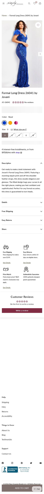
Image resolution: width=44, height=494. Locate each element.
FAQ (4, 407)
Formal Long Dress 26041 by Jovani (24, 15)
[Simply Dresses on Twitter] (31, 463)
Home (4, 15)
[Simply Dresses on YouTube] (40, 463)
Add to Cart (22, 488)
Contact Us (6, 454)
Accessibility (7, 416)
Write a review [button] (22, 310)
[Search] (29, 3)
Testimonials (7, 439)
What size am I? (20, 129)
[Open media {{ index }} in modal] (22, 54)
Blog (3, 435)
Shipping (5, 402)
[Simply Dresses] (14, 3)
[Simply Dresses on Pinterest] (21, 463)
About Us (6, 430)
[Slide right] (40, 54)
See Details (6, 263)
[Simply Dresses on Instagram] (12, 463)
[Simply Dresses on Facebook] (2, 463)
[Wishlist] (35, 3)
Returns (5, 411)
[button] (18, 102)
